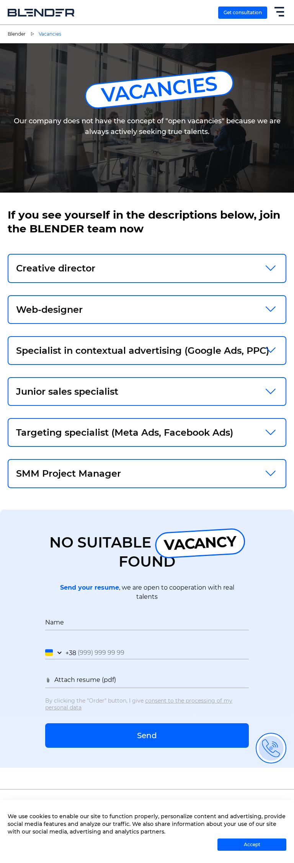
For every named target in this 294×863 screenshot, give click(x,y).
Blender (17, 34)
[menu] (278, 12)
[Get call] (271, 748)
